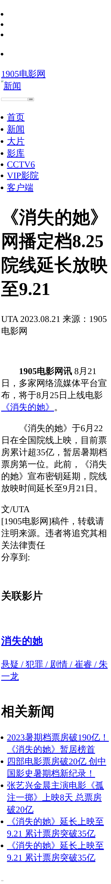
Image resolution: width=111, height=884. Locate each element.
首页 (16, 117)
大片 (16, 141)
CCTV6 (21, 164)
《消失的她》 (27, 407)
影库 (16, 153)
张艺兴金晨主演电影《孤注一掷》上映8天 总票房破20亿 (55, 797)
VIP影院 (23, 175)
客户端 (20, 187)
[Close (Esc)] (2, 880)
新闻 (16, 129)
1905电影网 (23, 74)
